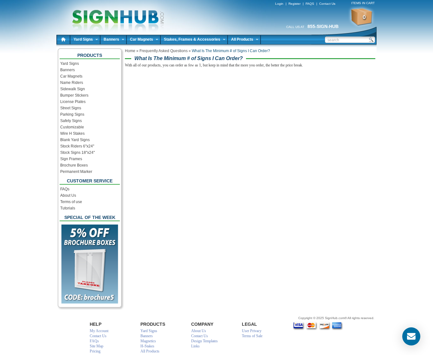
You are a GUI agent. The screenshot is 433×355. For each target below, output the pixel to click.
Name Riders (71, 82)
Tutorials (67, 208)
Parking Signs (72, 114)
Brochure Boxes (74, 165)
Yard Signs (83, 39)
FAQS (310, 3)
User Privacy (252, 331)
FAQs (64, 189)
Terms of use (71, 202)
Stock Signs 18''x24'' (77, 152)
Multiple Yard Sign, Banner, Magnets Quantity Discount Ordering (115, 16)
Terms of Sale (252, 336)
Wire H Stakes (72, 133)
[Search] (371, 39)
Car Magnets (141, 39)
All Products (242, 39)
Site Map (96, 346)
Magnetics (148, 341)
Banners (111, 39)
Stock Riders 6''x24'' (77, 146)
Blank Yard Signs (75, 140)
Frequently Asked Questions (163, 51)
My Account (99, 331)
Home (63, 39)
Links (195, 346)
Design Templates (204, 341)
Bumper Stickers (74, 95)
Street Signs (70, 108)
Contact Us (327, 3)
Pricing (95, 351)
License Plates (73, 101)
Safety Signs (71, 121)
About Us (68, 195)
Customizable (72, 127)
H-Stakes (147, 346)
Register (294, 3)
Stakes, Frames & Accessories (192, 39)
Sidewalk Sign (72, 89)
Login (279, 3)
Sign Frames (71, 159)
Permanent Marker (76, 171)
